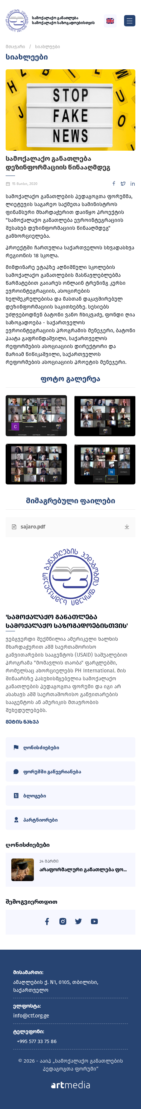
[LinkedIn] (132, 184)
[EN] (110, 21)
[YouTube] (94, 923)
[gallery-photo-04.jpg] (105, 464)
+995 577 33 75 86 (36, 1041)
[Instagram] (63, 923)
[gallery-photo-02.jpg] (105, 415)
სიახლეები (47, 46)
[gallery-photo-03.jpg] (36, 464)
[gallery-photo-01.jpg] (36, 415)
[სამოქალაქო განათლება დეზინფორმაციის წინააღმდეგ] (70, 109)
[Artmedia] (70, 1084)
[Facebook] (114, 184)
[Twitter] (123, 184)
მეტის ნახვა (22, 722)
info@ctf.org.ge (31, 1016)
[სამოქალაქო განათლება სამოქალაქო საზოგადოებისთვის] (17, 20)
